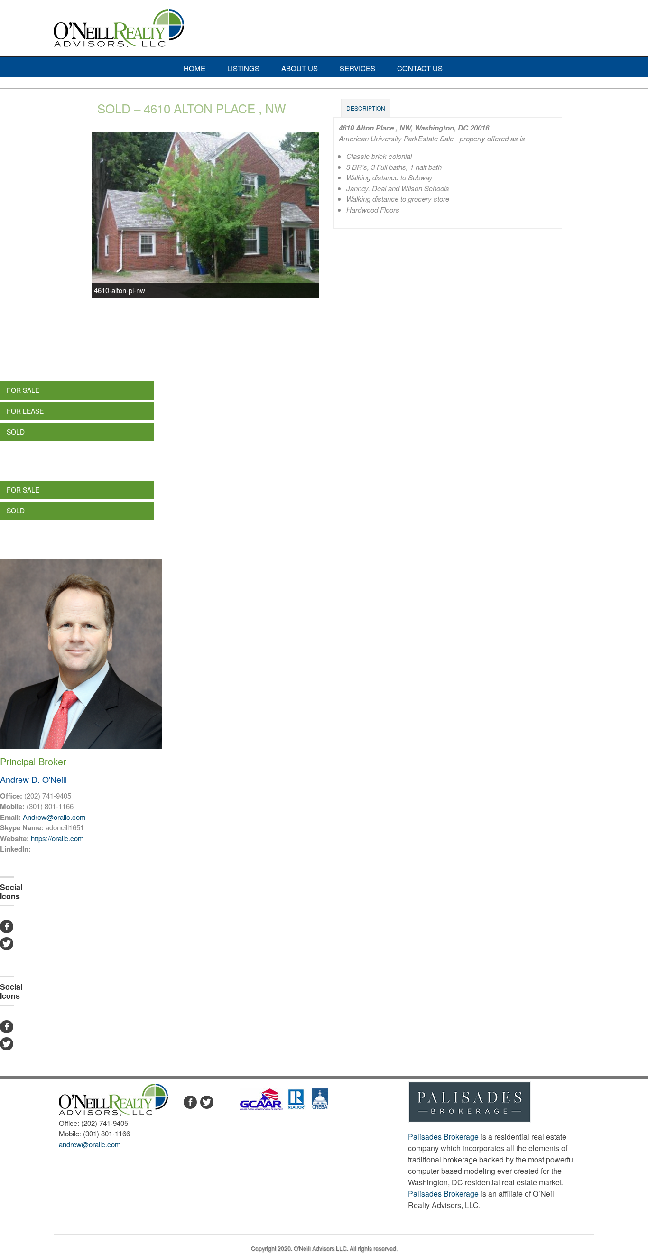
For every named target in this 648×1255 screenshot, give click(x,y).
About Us (299, 68)
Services (357, 68)
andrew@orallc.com (90, 1144)
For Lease (25, 411)
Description (365, 108)
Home (194, 68)
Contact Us (420, 68)
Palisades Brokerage (443, 1136)
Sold (16, 432)
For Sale (23, 390)
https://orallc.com (57, 838)
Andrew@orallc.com (54, 817)
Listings (243, 68)
